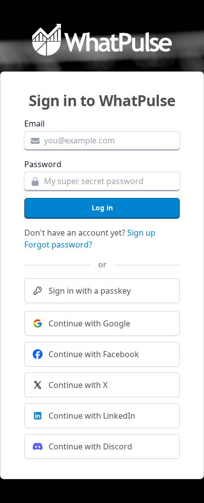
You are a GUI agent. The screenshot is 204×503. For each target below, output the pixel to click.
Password (42, 164)
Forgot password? (58, 244)
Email (34, 123)
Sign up (141, 232)
